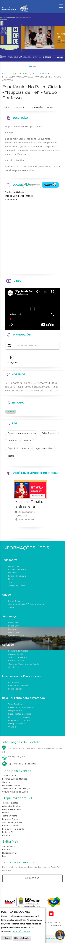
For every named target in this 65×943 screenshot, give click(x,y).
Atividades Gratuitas (11, 806)
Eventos (6, 73)
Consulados (13, 682)
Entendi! (6, 938)
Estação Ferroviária (17, 576)
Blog (4, 856)
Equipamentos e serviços (19, 714)
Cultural (27, 441)
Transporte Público (16, 586)
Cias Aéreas (13, 667)
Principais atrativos (17, 724)
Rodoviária (13, 573)
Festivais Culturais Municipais (15, 779)
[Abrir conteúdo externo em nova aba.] (32, 185)
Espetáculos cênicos (18, 448)
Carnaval (6, 782)
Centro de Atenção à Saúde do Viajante (26, 604)
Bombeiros (13, 629)
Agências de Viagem (17, 657)
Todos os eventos (10, 803)
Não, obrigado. (22, 938)
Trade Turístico (15, 704)
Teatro (11, 456)
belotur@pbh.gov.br (16, 757)
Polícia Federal (15, 689)
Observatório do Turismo (19, 720)
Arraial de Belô (9, 776)
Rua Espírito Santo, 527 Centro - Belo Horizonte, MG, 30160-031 (32, 750)
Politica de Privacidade (56, 924)
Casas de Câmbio (16, 654)
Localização (36, 107)
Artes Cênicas (39, 73)
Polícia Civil (13, 626)
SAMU (11, 607)
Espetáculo (23, 74)
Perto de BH (7, 832)
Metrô (11, 579)
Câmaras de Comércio (18, 686)
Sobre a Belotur (9, 846)
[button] (30, 66)
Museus (5, 813)
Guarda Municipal (16, 636)
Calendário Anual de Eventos (21, 707)
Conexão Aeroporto (17, 569)
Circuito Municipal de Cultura (15, 792)
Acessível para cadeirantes (22, 433)
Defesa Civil (13, 632)
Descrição (20, 107)
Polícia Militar (14, 623)
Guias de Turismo (16, 661)
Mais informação (21, 931)
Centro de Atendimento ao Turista (23, 664)
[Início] (15, 5)
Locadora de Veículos (18, 651)
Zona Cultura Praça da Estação (16, 789)
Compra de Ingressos (27, 345)
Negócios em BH (9, 853)
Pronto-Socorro (15, 601)
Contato (6, 850)
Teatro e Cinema (9, 816)
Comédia (12, 441)
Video (50, 107)
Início (7, 107)
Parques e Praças (10, 819)
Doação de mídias (16, 711)
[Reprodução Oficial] (32, 37)
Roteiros (6, 835)
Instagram (12, 362)
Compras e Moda (10, 826)
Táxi (10, 582)
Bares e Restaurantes (11, 809)
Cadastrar (32, 878)
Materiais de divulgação (19, 717)
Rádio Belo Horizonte (26, 764)
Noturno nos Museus (11, 785)
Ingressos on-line (44, 448)
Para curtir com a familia (13, 829)
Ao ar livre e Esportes (12, 822)
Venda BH (12, 727)
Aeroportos (13, 566)
